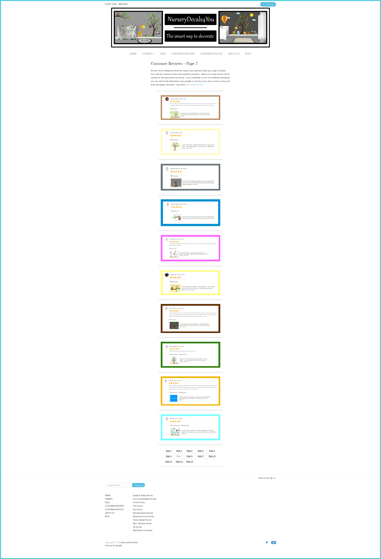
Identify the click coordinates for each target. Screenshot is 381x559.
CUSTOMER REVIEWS (183, 53)
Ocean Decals (139, 502)
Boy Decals (137, 509)
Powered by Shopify (113, 545)
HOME (133, 53)
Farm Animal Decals (142, 520)
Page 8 (189, 456)
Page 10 (212, 456)
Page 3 (189, 451)
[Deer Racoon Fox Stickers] (190, 120)
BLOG (248, 53)
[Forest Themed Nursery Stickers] (190, 333)
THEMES (147, 53)
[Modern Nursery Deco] (190, 191)
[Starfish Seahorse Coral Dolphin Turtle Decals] (190, 440)
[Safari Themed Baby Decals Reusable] (190, 368)
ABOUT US (233, 53)
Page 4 (200, 451)
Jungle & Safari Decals (143, 495)
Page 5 (212, 451)
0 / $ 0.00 (267, 4)
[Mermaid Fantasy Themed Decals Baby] (190, 261)
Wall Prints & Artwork (142, 530)
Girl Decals (138, 506)
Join (114, 4)
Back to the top (266, 478)
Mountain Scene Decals (143, 516)
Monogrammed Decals (143, 513)
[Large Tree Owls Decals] (190, 155)
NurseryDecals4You (194, 84)
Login (108, 4)
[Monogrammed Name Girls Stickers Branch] (190, 295)
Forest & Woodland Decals (144, 499)
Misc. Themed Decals (142, 523)
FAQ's (163, 53)
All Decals (137, 527)
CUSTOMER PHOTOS (211, 53)
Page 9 (200, 456)
